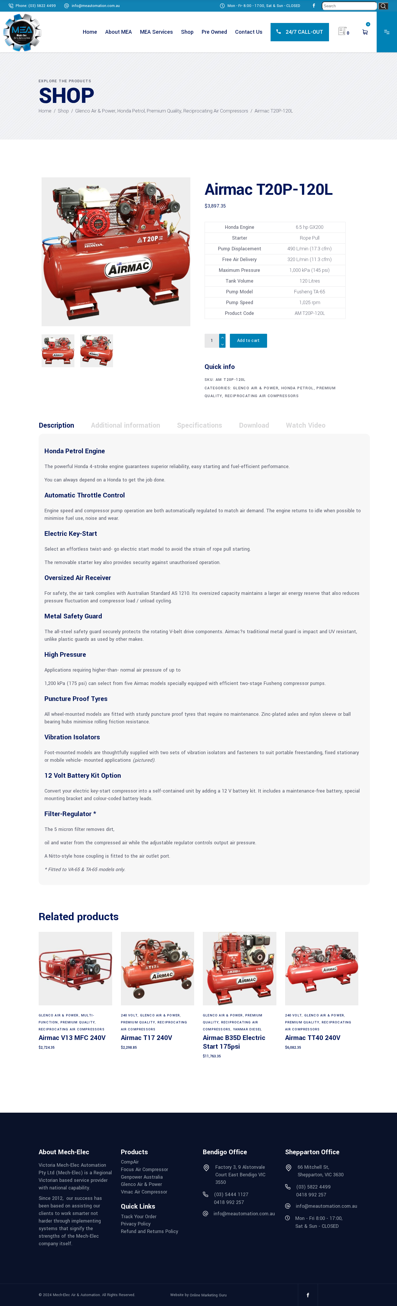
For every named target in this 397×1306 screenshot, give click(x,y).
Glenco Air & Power (95, 111)
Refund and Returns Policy (149, 1231)
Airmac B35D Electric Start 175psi (234, 1042)
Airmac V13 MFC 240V (72, 1038)
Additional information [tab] (125, 425)
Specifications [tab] (199, 425)
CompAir (130, 1162)
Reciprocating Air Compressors (215, 111)
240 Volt (129, 1015)
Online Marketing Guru (208, 1295)
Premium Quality (164, 111)
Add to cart (248, 341)
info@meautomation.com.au (96, 5)
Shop (63, 111)
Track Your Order (138, 1217)
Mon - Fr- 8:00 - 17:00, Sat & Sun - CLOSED (264, 5)
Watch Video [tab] (306, 425)
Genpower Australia (142, 1177)
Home (45, 111)
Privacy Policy (136, 1224)
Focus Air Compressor (144, 1170)
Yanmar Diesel (247, 1029)
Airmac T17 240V (146, 1038)
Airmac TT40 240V (312, 1038)
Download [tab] (254, 425)
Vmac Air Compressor (144, 1192)
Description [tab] (56, 425)
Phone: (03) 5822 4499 (36, 5)
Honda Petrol (131, 111)
